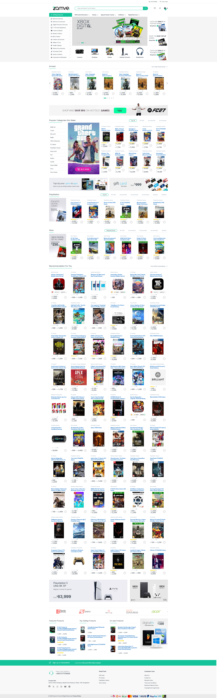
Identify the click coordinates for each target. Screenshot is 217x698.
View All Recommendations (158, 266)
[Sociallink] (49, 686)
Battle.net (52, 127)
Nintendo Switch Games (96, 364)
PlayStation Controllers (76, 547)
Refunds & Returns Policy (151, 685)
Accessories (151, 120)
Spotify (52, 161)
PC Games (54, 72)
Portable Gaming (55, 425)
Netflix (52, 137)
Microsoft (53, 134)
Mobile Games (54, 272)
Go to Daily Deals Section (159, 66)
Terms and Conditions (150, 683)
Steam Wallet (53, 165)
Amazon (155, 194)
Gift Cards (113, 302)
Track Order (165, 1)
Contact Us (147, 678)
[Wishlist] (155, 8)
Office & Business (55, 141)
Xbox (51, 168)
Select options (62, 93)
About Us (146, 675)
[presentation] (50, 83)
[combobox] (109, 8)
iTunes (52, 130)
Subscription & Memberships (157, 364)
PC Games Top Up (105, 126)
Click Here (81, 37)
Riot (51, 155)
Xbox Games (72, 72)
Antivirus (164, 194)
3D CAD (142, 120)
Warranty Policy (148, 680)
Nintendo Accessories (56, 394)
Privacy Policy (77, 696)
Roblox (52, 158)
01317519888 (153, 1)
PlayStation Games (107, 72)
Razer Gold (53, 151)
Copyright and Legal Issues (151, 688)
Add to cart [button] (124, 297)
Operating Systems (95, 272)
